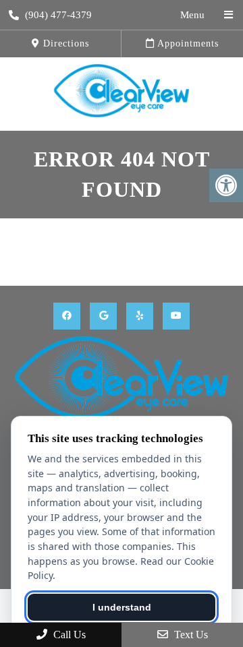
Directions (64, 43)
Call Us (68, 634)
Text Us (189, 634)
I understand (121, 607)
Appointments (187, 43)
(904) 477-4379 (58, 14)
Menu (192, 14)
